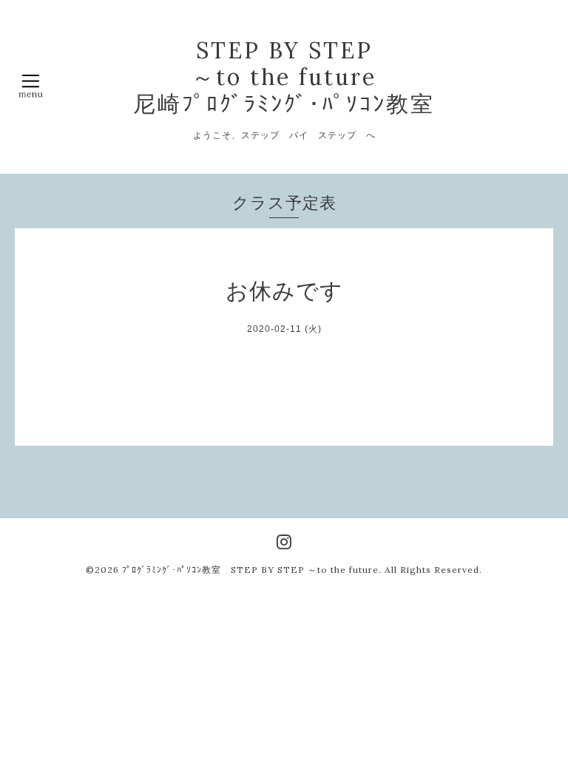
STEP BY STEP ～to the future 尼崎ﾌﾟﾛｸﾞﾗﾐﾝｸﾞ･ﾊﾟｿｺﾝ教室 (284, 77)
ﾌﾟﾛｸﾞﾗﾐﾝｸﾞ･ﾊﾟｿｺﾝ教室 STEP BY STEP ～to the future (250, 569)
